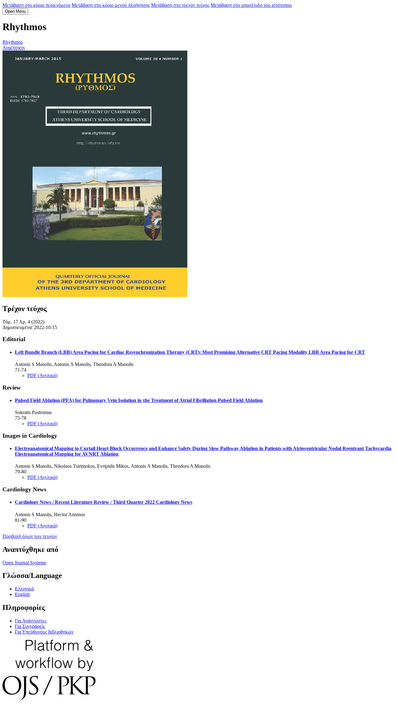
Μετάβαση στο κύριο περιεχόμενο (36, 5)
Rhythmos (12, 42)
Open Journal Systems (24, 562)
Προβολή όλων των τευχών (29, 536)
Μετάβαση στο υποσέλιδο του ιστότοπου (251, 5)
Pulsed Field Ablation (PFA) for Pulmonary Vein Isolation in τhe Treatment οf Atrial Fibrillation (139, 400)
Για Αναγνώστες (31, 620)
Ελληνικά (24, 588)
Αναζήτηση (13, 47)
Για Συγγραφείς (30, 626)
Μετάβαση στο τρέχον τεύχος (180, 5)
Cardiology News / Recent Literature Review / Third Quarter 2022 (103, 502)
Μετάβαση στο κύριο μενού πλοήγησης (111, 5)
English (22, 594)
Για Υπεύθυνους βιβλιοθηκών (44, 631)
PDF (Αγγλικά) (42, 375)
